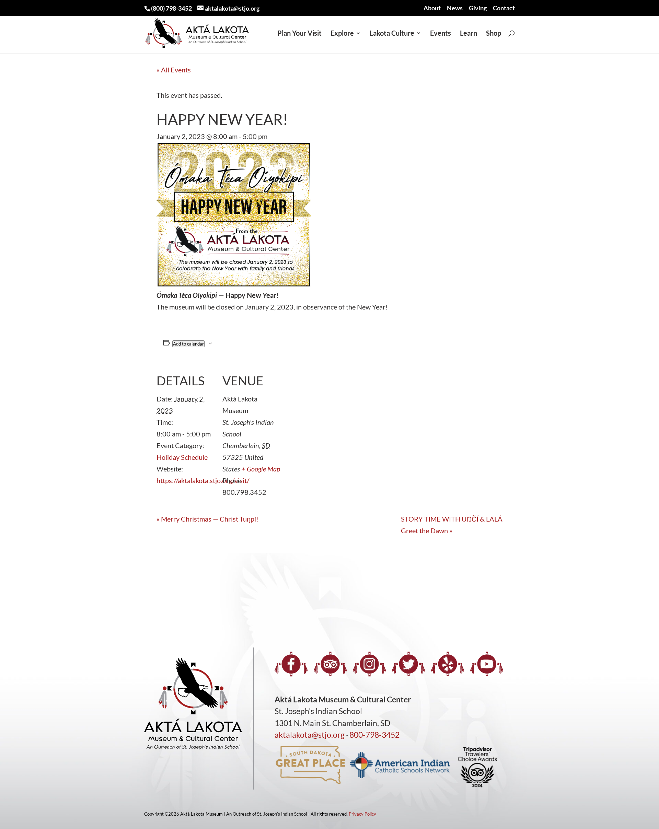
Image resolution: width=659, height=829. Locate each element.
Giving (478, 8)
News (455, 8)
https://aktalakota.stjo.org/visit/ (203, 480)
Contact (504, 8)
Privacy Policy (362, 814)
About (432, 8)
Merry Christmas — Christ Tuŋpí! (208, 519)
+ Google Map (260, 469)
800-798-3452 (374, 734)
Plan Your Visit (299, 34)
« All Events (174, 70)
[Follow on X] (408, 663)
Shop (493, 34)
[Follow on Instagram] (369, 663)
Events (440, 34)
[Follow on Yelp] (447, 663)
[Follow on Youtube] (486, 663)
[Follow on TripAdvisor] (330, 663)
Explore (342, 34)
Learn (468, 34)
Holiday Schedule (182, 457)
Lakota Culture (392, 34)
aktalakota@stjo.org (310, 734)
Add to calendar (188, 344)
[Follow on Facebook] (291, 663)
